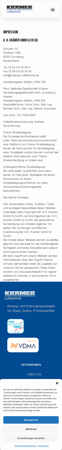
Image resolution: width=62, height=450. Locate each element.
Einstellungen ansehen (31, 438)
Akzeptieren (31, 419)
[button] (57, 383)
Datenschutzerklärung (25, 446)
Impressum (43, 446)
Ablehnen (31, 429)
